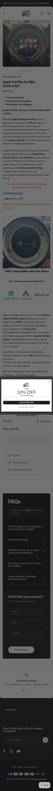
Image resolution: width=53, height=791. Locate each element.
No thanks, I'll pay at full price (26, 407)
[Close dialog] (50, 381)
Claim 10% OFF (26, 402)
